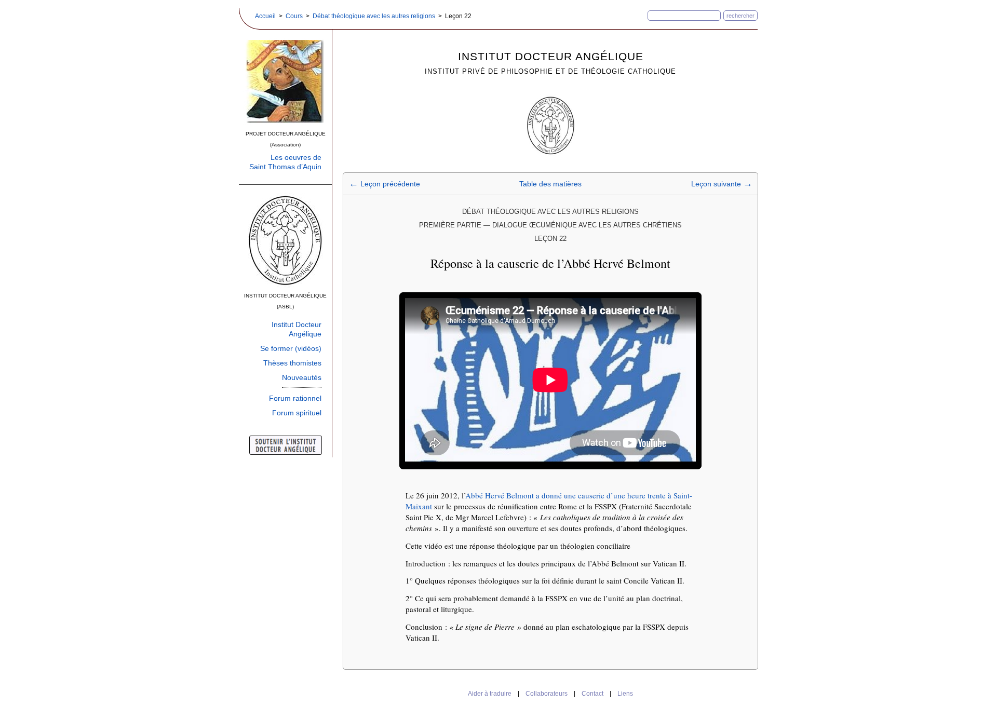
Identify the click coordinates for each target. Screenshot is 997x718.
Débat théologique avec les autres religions (374, 16)
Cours (294, 16)
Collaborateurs (547, 693)
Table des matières (550, 184)
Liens (625, 693)
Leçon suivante (721, 184)
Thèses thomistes (292, 363)
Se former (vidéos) (290, 348)
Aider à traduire (489, 693)
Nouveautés (301, 377)
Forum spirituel (296, 413)
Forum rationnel (295, 398)
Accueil (265, 16)
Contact (592, 693)
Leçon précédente (384, 184)
